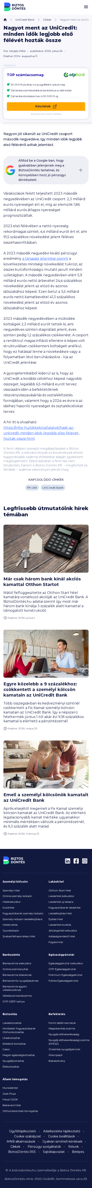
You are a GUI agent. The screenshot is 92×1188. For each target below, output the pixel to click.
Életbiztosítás (11, 1066)
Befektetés (57, 1014)
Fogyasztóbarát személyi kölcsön (23, 913)
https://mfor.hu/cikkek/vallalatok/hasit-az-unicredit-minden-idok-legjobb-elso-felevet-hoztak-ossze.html (41, 433)
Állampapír (56, 1055)
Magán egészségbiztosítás (19, 1055)
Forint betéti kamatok (62, 1022)
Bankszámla (11, 954)
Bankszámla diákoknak (17, 974)
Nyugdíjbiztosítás (13, 1060)
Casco (6, 1049)
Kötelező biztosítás (14, 1043)
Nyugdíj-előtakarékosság (64, 1034)
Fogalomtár (56, 942)
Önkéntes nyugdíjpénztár (64, 1049)
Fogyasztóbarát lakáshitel (64, 907)
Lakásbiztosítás (12, 1022)
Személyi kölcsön (15, 881)
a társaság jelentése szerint (45, 259)
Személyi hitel (11, 890)
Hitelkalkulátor (12, 901)
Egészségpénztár (61, 954)
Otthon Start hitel (60, 890)
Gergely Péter (17, 51)
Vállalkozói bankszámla (17, 995)
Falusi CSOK (10, 1099)
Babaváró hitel (12, 1105)
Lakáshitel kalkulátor (61, 896)
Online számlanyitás (15, 969)
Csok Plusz (9, 1093)
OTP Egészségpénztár (62, 969)
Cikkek (47, 19)
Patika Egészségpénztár (64, 980)
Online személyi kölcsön (17, 896)
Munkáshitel (10, 1087)
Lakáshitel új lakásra (61, 901)
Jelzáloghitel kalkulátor (63, 930)
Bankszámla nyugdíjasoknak (21, 980)
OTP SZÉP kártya (14, 1001)
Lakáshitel (56, 881)
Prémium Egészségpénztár (66, 974)
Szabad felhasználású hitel (19, 936)
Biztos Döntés (15, 7)
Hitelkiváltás (10, 924)
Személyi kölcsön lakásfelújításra (22, 919)
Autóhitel (8, 907)
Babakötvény (57, 1060)
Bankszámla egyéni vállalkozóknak (15, 988)
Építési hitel (56, 919)
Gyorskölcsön (11, 930)
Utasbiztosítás (11, 1037)
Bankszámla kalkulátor (17, 963)
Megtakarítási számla (62, 1028)
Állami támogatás (15, 1079)
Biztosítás (10, 1014)
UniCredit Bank (24, 19)
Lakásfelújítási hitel (60, 913)
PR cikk (32, 487)
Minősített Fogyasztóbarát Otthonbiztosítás (19, 1030)
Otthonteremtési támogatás (20, 1111)
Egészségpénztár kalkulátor (66, 963)
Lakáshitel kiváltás (60, 924)
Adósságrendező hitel (62, 936)
